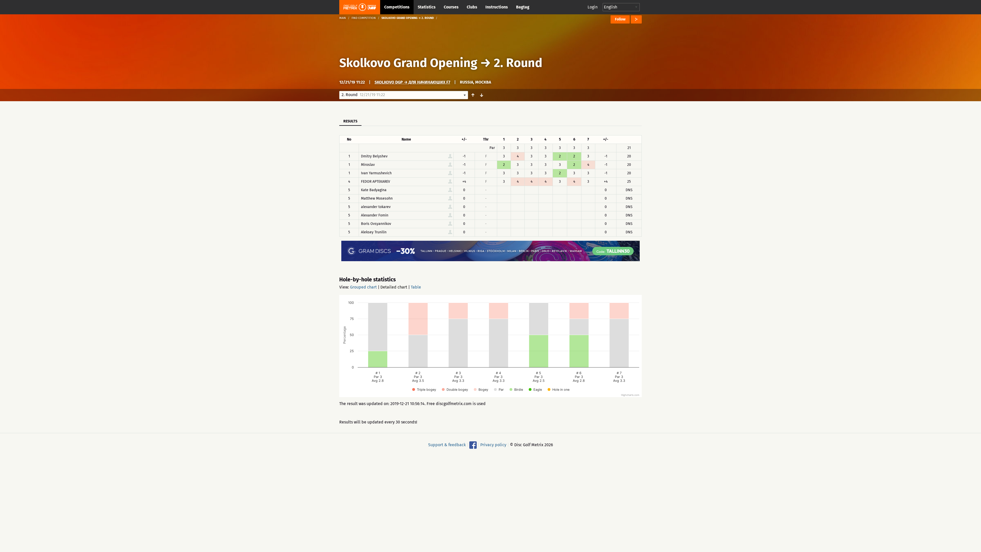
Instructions (496, 7)
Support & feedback (447, 444)
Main (342, 18)
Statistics (427, 7)
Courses (451, 7)
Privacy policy (493, 444)
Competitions (397, 7)
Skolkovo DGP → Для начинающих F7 (412, 82)
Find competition (364, 18)
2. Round (518, 62)
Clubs (472, 7)
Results (350, 121)
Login (593, 7)
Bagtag (522, 7)
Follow (620, 19)
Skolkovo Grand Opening (408, 62)
